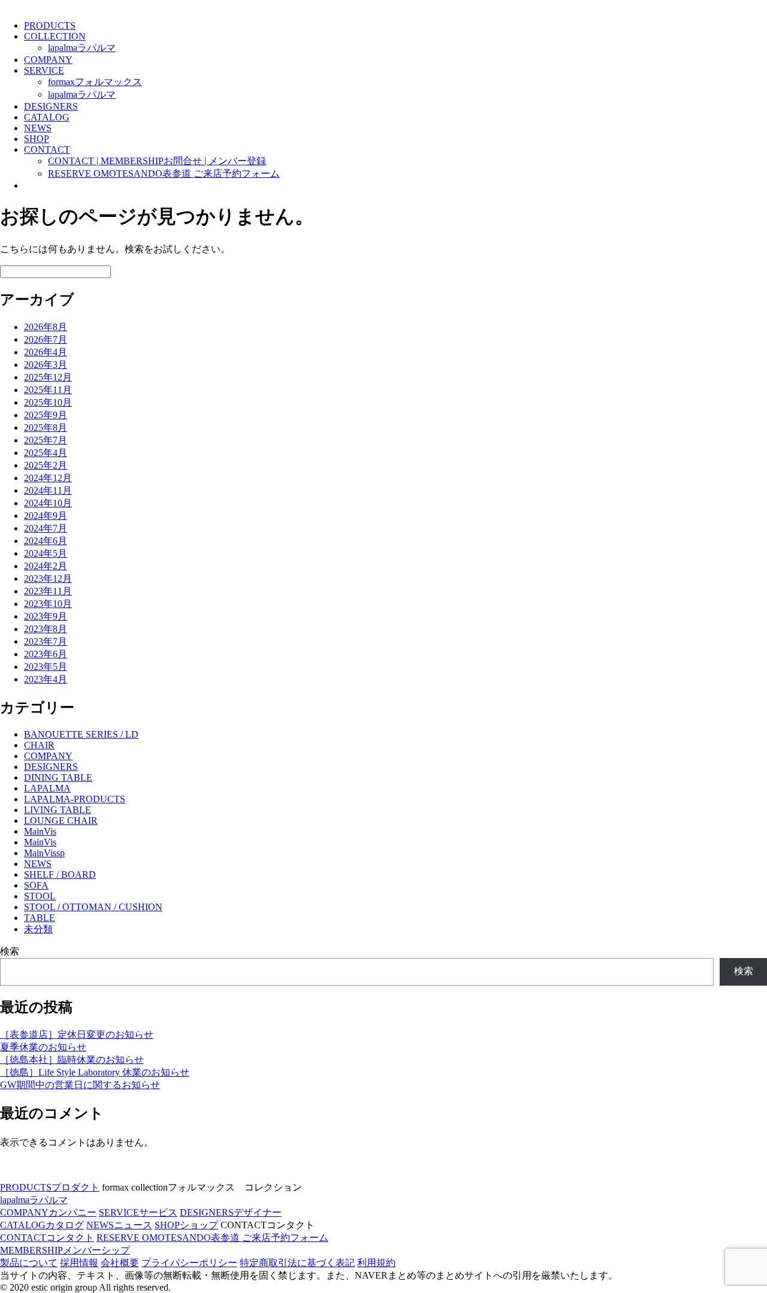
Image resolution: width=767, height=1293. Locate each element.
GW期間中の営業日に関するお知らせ (80, 1085)
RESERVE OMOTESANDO (164, 173)
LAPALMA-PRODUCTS (74, 799)
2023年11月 (48, 591)
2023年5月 (45, 666)
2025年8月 (45, 427)
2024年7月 (45, 528)
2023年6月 (45, 654)
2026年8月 (45, 327)
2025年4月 (45, 453)
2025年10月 (48, 402)
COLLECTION (55, 36)
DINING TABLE (58, 777)
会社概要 (120, 1263)
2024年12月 (48, 478)
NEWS (38, 128)
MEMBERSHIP (65, 1250)
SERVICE (44, 70)
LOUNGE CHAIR (61, 820)
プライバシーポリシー (189, 1263)
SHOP (36, 139)
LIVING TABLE (57, 810)
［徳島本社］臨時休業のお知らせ (72, 1060)
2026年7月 (45, 339)
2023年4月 (45, 679)
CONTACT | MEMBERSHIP (157, 161)
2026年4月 (45, 352)
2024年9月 (45, 515)
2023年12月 (48, 578)
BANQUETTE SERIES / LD (81, 734)
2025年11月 (48, 390)
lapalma (82, 48)
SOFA (36, 885)
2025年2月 (45, 465)
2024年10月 (48, 503)
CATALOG (47, 117)
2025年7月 (45, 440)
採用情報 (79, 1263)
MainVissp (44, 853)
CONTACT (47, 149)
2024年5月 (45, 553)
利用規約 (376, 1263)
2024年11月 (48, 490)
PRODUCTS (50, 25)
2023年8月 (45, 629)
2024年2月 (45, 566)
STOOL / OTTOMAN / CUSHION (93, 907)
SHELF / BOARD (60, 874)
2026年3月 (45, 364)
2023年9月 (45, 616)
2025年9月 (45, 415)
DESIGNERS (51, 106)
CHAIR (39, 745)
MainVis (40, 831)
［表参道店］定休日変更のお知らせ (76, 1034)
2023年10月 (48, 604)
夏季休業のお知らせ (43, 1047)
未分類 (38, 929)
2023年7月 (45, 641)
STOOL (40, 896)
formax (95, 82)
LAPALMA (47, 788)
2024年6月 (45, 541)
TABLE (39, 918)
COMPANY (48, 60)
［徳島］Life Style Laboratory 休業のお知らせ (94, 1072)
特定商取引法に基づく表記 (297, 1263)
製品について (29, 1263)
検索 (9, 951)
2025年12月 (48, 377)
